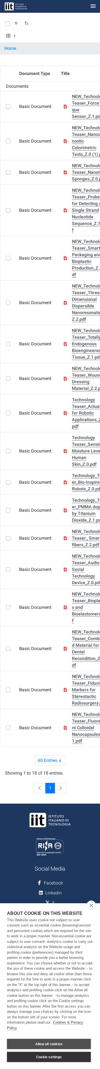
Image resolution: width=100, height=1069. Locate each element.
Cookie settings (49, 1057)
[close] (91, 905)
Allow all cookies (48, 1044)
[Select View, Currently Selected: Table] (11, 36)
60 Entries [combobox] (52, 762)
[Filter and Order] (16, 23)
